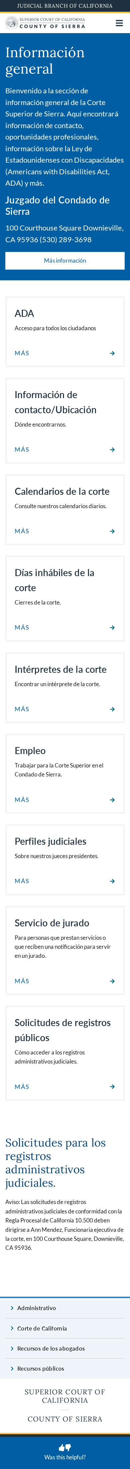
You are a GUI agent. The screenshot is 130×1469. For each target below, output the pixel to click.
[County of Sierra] (45, 27)
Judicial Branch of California (65, 5)
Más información (65, 260)
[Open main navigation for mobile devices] (119, 23)
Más (22, 353)
